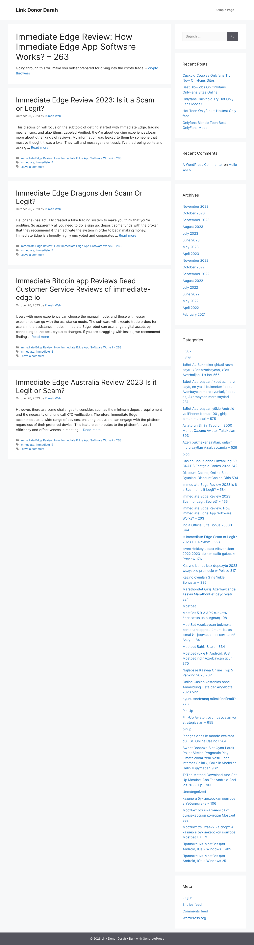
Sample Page (225, 10)
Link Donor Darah (37, 10)
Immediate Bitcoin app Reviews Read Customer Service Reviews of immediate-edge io (83, 289)
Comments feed (195, 911)
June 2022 (191, 294)
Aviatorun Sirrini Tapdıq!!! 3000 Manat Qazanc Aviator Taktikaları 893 (209, 430)
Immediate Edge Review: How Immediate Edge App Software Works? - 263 (70, 158)
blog (186, 454)
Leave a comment (32, 166)
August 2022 (193, 281)
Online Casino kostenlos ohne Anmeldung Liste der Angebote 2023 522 (208, 687)
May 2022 (190, 301)
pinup (187, 729)
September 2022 (196, 274)
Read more (39, 147)
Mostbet (189, 606)
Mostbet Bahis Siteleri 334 (204, 647)
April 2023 (191, 254)
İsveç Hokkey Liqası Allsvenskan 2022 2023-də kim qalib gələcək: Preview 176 (209, 554)
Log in (187, 898)
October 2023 (194, 213)
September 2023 (196, 220)
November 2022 (195, 260)
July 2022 (190, 287)
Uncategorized (194, 792)
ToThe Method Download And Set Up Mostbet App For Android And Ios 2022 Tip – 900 (210, 780)
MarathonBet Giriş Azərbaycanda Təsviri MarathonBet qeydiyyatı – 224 (209, 594)
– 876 (187, 358)
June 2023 (191, 240)
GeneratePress (153, 938)
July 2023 (190, 233)
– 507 (187, 351)
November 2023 (196, 206)
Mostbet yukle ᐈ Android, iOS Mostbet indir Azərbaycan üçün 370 (208, 658)
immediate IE (44, 162)
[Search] (232, 36)
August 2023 (193, 227)
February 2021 (194, 314)
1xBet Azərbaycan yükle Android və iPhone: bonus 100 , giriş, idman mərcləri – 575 (208, 414)
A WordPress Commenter (203, 165)
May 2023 (191, 247)
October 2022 (194, 267)
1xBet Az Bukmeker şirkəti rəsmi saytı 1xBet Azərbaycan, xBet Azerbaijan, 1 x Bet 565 (208, 370)
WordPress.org (194, 918)
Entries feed (192, 904)
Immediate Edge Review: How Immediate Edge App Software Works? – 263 (207, 513)
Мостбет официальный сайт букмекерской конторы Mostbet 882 (209, 815)
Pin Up (188, 711)
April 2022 (191, 308)
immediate (27, 162)
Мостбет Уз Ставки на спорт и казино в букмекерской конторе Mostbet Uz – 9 (209, 832)
